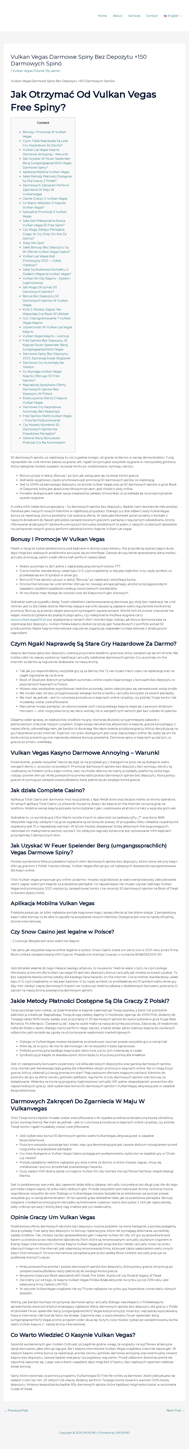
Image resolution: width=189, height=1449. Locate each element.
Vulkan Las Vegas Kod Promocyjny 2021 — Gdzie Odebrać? (42, 260)
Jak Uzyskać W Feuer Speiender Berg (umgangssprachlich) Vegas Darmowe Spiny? (47, 163)
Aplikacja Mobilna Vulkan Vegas (46, 172)
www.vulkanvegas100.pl (28, 619)
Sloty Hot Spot (33, 243)
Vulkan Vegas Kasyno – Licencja (46, 336)
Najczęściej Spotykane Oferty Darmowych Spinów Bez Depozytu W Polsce (44, 389)
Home (102, 16)
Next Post (176, 1410)
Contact (152, 16)
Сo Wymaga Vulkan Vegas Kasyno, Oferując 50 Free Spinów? (42, 376)
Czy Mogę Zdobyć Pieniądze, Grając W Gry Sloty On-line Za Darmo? (44, 234)
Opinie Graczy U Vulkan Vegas (45, 198)
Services (134, 16)
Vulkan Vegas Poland (28, 71)
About (117, 16)
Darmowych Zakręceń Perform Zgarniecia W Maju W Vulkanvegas (46, 190)
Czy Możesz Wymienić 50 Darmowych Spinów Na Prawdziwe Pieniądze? (41, 429)
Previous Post (16, 1410)
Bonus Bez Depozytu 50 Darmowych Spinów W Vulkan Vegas (45, 300)
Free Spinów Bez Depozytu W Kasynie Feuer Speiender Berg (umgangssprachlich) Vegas (45, 345)
